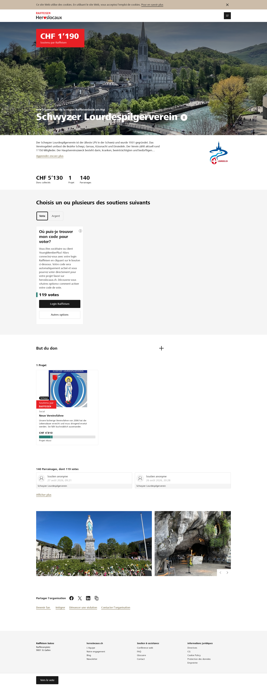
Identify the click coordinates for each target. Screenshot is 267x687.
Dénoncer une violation (83, 607)
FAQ (139, 651)
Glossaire (141, 655)
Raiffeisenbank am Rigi (90, 109)
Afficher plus (43, 494)
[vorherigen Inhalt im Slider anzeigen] (227, 572)
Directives (192, 647)
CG (188, 651)
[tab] (42, 215)
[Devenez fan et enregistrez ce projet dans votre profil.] (184, 117)
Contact (141, 659)
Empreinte (192, 662)
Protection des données (199, 659)
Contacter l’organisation (115, 607)
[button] (227, 15)
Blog (89, 655)
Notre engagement (96, 651)
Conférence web (145, 647)
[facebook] (71, 598)
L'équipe (91, 647)
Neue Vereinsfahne (51, 415)
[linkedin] (88, 598)
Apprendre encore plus (49, 156)
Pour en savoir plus (152, 4)
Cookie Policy (194, 655)
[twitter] (80, 598)
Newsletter (92, 659)
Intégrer (60, 607)
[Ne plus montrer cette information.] (227, 5)
